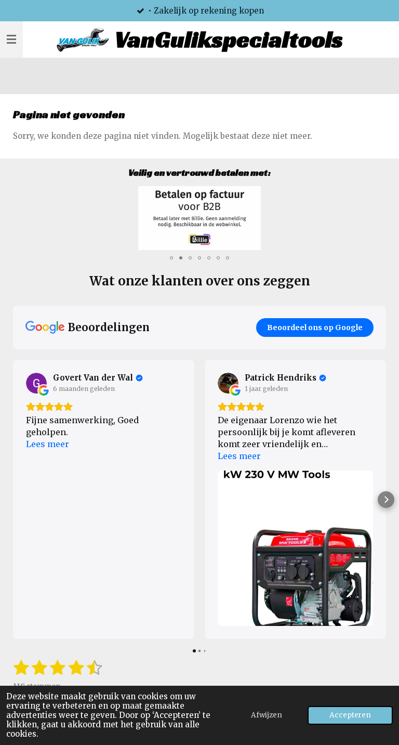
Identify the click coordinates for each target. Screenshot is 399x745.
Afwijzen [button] (266, 715)
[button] (376, 195)
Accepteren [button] (350, 715)
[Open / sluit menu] (11, 39)
